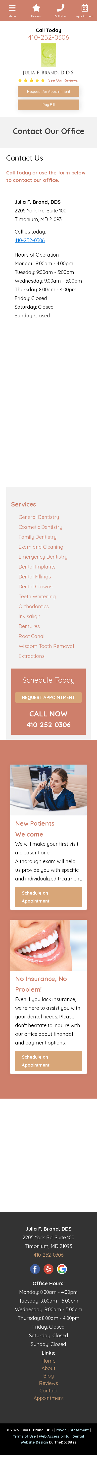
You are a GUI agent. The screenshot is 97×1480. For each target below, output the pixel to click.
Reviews (48, 1383)
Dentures (29, 626)
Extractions (32, 656)
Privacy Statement (72, 1430)
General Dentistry (39, 517)
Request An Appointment (48, 91)
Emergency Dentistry (43, 557)
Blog (48, 1376)
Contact (49, 1390)
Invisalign (30, 616)
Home (48, 1361)
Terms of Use (24, 1436)
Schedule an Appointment (35, 897)
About (48, 1368)
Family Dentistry (38, 537)
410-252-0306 (48, 37)
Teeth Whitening (37, 596)
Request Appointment (48, 697)
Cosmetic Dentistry (40, 527)
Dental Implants (37, 567)
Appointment (49, 1398)
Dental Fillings (35, 576)
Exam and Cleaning (41, 547)
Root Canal (32, 636)
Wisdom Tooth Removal (46, 646)
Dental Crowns (35, 586)
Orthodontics (34, 606)
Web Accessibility (54, 1436)
